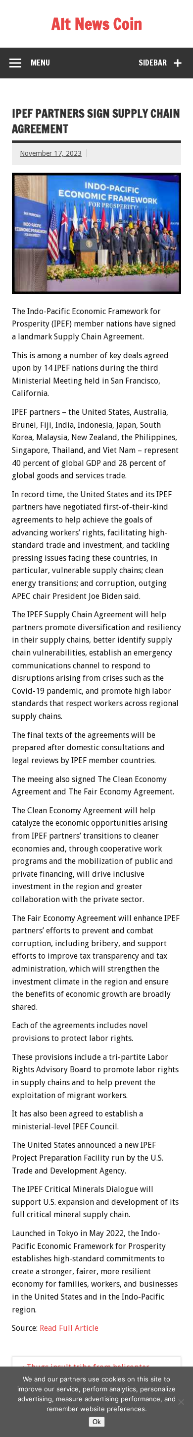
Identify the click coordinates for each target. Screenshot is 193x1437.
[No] (181, 1402)
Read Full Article (69, 1328)
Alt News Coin (96, 23)
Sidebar (153, 62)
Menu (40, 62)
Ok (97, 1422)
